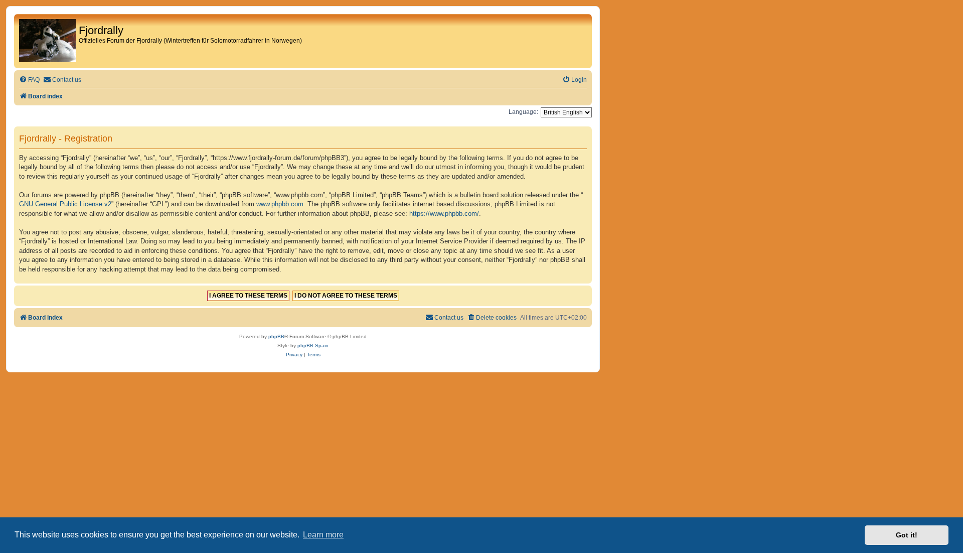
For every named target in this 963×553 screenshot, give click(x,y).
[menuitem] (29, 80)
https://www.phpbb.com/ (444, 213)
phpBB (276, 336)
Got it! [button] (906, 535)
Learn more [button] (323, 534)
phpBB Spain (313, 345)
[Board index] (48, 41)
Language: (523, 111)
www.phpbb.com (279, 204)
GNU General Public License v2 (65, 204)
